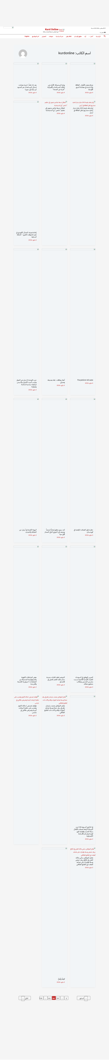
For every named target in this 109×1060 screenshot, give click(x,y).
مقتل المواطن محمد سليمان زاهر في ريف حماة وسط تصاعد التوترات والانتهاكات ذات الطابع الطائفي (54, 709)
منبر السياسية (59, 36)
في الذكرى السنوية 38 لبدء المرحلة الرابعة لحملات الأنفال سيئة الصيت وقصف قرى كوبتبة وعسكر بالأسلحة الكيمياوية (83, 831)
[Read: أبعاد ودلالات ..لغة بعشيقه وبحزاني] (54, 312)
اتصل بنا (103, 32)
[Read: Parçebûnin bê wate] (82, 312)
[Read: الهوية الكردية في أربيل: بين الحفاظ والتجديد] (26, 462)
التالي (25, 998)
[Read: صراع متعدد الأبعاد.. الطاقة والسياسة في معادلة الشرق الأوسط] (82, 72)
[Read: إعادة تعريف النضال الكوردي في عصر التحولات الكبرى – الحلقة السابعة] (26, 165)
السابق (83, 998)
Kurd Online (51, 29)
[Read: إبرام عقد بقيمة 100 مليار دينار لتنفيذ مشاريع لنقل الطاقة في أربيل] (82, 104)
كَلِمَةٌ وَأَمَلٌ (61, 979)
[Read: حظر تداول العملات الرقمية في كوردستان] (82, 462)
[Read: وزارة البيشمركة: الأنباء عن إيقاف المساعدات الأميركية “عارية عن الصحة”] (54, 72)
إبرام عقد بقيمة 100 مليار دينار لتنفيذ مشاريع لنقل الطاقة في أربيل (83, 110)
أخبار (91, 36)
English (27, 36)
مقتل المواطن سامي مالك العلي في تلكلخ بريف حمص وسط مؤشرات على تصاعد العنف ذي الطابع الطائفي (84, 861)
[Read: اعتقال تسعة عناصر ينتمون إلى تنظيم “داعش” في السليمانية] (54, 104)
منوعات (51, 36)
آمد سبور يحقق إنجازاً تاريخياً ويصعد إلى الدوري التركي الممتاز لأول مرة (55, 532)
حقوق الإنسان (78, 36)
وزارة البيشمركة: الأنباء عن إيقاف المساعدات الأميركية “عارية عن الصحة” (56, 87)
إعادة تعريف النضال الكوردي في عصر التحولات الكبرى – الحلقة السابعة (26, 234)
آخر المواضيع (35, 36)
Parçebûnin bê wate (85, 380)
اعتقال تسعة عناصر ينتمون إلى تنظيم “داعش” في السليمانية (55, 109)
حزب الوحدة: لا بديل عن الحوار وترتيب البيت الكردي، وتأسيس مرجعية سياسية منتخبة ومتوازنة (27, 383)
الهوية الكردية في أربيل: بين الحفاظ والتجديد (28, 531)
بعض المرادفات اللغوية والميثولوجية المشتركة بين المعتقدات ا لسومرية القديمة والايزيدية (27, 680)
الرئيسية (98, 36)
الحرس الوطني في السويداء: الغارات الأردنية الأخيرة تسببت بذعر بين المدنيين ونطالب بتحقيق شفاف (83, 680)
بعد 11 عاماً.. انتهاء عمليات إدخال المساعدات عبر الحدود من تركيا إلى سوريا (27, 87)
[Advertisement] (54, 13)
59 (58, 998)
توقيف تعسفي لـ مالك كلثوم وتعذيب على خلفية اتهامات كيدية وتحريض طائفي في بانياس (27, 709)
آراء (85, 36)
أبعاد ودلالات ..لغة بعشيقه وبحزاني (56, 381)
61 (49, 998)
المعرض (44, 36)
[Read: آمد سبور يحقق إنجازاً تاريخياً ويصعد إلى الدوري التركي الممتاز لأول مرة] (54, 462)
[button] (105, 36)
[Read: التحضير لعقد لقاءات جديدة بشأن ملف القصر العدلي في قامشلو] (54, 609)
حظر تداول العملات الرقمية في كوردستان (83, 531)
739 (41, 998)
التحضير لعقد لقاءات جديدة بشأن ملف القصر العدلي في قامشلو (55, 679)
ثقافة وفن (68, 36)
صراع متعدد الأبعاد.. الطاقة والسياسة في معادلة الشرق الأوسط (84, 87)
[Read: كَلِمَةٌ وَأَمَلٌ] (54, 911)
